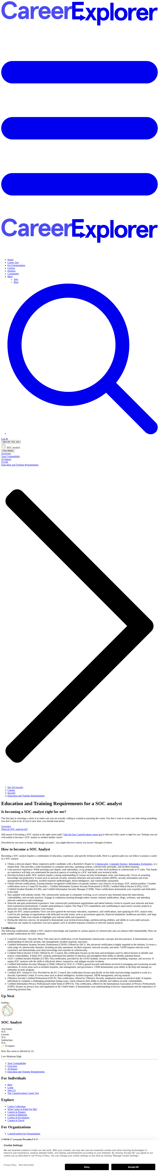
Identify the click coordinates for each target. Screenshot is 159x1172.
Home (10, 259)
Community (13, 273)
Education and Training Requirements (26, 1071)
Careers (11, 268)
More (10, 276)
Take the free (82, 834)
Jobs (16, 279)
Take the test (11, 442)
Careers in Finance (16, 1112)
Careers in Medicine (17, 1114)
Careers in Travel (15, 1120)
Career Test (13, 262)
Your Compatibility (16, 1063)
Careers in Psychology (18, 1117)
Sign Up (11, 1090)
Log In (4, 438)
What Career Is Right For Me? (22, 1109)
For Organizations (16, 265)
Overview (12, 1066)
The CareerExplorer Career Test (23, 1093)
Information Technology (140, 864)
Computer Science (118, 864)
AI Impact (12, 1069)
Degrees (11, 271)
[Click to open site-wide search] (82, 433)
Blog (16, 282)
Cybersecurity (101, 864)
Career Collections (16, 1106)
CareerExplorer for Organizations (23, 1133)
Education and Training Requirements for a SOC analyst (61, 803)
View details (7, 451)
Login (10, 1087)
